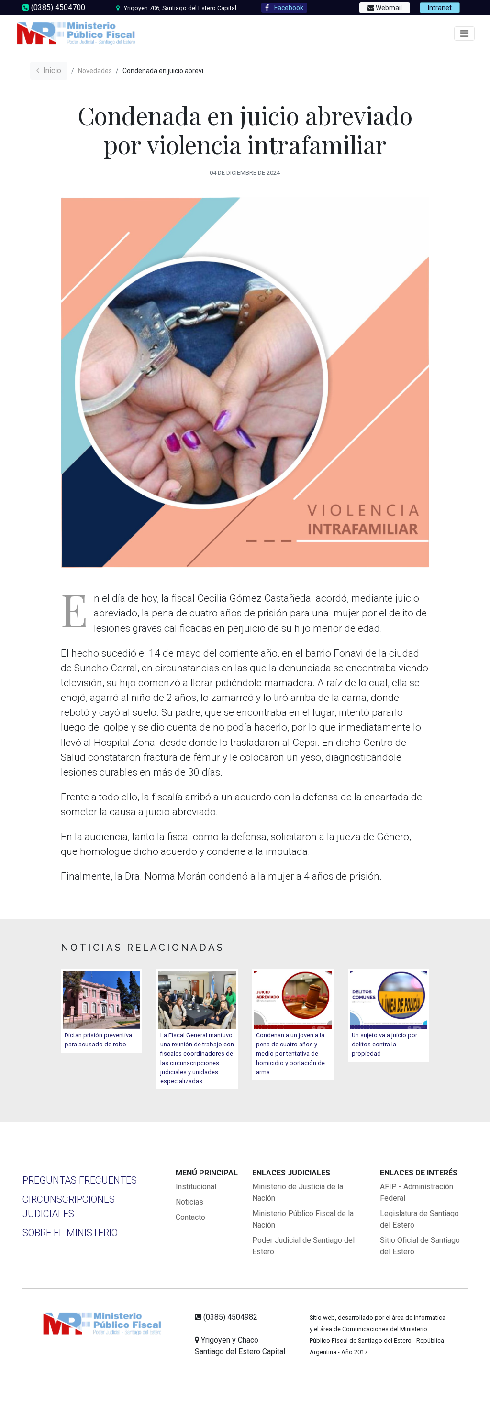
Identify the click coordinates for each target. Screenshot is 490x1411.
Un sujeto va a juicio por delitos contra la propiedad (384, 1044)
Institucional (196, 1186)
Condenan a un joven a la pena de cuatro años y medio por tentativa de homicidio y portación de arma (290, 1054)
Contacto (190, 1217)
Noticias (189, 1201)
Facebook (288, 7)
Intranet (440, 7)
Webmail (388, 7)
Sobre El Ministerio (70, 1233)
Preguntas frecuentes (79, 1180)
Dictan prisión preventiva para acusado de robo (98, 1040)
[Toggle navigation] (464, 33)
